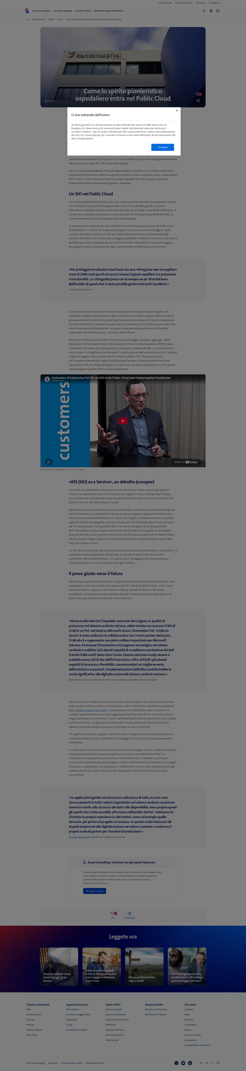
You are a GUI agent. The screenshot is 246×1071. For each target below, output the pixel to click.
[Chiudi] (177, 110)
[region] (124, 131)
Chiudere (163, 147)
